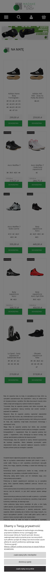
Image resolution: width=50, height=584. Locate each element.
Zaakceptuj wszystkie (25, 569)
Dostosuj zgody (25, 562)
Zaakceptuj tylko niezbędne (25, 555)
